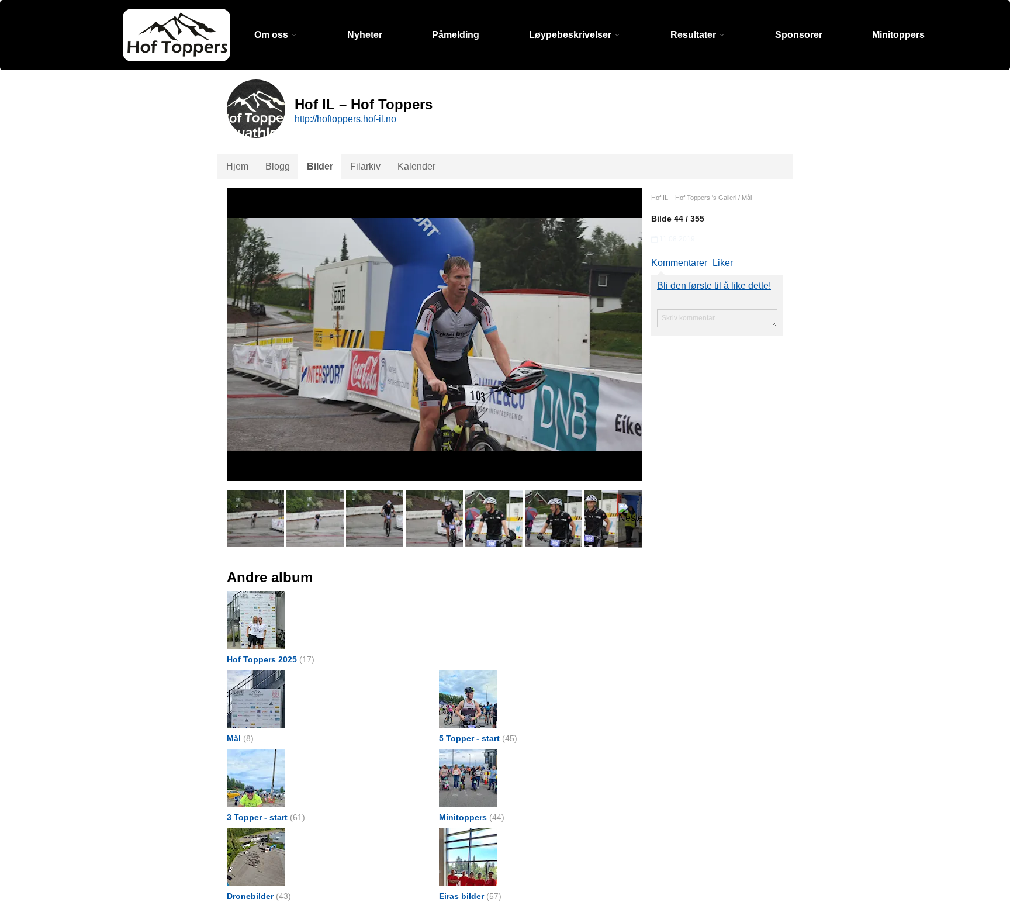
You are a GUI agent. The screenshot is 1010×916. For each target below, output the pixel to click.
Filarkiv (365, 166)
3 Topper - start (266, 817)
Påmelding (455, 35)
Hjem (237, 166)
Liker (722, 263)
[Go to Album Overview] (256, 619)
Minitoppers (898, 35)
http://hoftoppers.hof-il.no (345, 119)
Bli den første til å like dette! (714, 286)
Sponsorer (798, 35)
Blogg (277, 166)
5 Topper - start (478, 738)
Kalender (416, 166)
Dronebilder (259, 896)
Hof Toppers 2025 (270, 659)
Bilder (320, 166)
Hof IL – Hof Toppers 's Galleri (693, 197)
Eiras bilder (470, 896)
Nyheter (364, 35)
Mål (240, 738)
